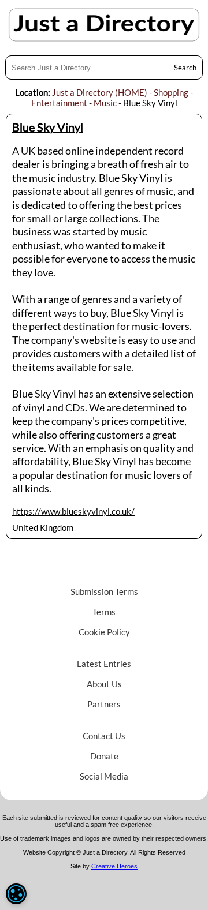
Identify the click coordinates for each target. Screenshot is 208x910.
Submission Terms (104, 591)
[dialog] (16, 893)
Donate (104, 756)
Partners (104, 704)
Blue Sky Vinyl (47, 127)
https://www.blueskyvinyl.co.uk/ (73, 511)
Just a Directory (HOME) (99, 92)
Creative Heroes (114, 866)
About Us (104, 684)
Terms (104, 611)
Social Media (104, 776)
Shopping (171, 92)
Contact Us (104, 736)
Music (105, 103)
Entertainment (59, 103)
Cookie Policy (104, 632)
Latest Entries (104, 663)
